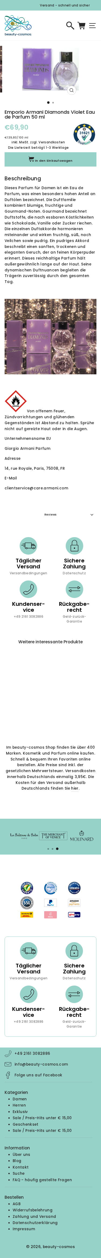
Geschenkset (26, 1124)
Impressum (24, 1229)
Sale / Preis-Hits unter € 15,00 (42, 1118)
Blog (17, 1160)
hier (74, 788)
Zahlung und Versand (34, 1216)
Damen (20, 1099)
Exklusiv (20, 1111)
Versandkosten (52, 142)
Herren (19, 1105)
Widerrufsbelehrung (33, 1210)
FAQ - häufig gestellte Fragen (42, 1180)
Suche (19, 1173)
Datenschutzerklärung (35, 1222)
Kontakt (21, 1167)
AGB (16, 1204)
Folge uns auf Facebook (38, 1075)
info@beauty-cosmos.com (41, 1064)
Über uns (21, 1154)
